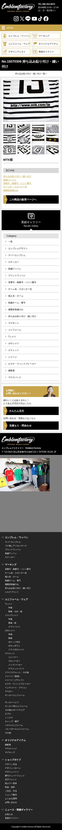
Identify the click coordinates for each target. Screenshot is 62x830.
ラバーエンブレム (16, 255)
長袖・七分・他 (15, 611)
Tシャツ (12, 336)
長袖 (10, 638)
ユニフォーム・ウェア (19, 44)
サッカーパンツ (12, 702)
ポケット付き (14, 642)
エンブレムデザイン (18, 248)
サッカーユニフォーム (15, 695)
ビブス (8, 714)
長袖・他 (12, 623)
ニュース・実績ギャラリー (19, 809)
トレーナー (13, 657)
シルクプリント (12, 592)
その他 (8, 733)
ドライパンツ (14, 627)
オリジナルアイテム (48, 44)
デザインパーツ (12, 772)
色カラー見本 (11, 783)
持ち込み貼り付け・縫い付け (17, 176)
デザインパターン (13, 768)
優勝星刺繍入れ (10, 190)
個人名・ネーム (15, 296)
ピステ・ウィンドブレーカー (22, 364)
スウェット (13, 350)
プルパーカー (14, 661)
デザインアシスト (17, 51)
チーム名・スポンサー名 (15, 187)
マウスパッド (14, 377)
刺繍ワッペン (9, 180)
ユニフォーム (14, 330)
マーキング (44, 36)
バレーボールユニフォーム (17, 729)
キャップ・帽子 (12, 721)
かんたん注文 (16, 410)
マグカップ (10, 752)
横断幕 (11, 370)
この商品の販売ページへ (23, 199)
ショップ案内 (11, 795)
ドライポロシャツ (16, 649)
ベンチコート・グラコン (16, 687)
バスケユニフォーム (14, 725)
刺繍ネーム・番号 (16, 302)
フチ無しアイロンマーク (16, 546)
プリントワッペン (16, 275)
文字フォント (11, 779)
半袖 (10, 608)
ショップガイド (13, 759)
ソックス (9, 717)
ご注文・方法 (11, 791)
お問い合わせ (11, 802)
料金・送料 (10, 787)
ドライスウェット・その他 (17, 672)
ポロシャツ (13, 343)
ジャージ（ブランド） (15, 680)
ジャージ (12, 357)
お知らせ (9, 814)
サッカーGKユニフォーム (16, 706)
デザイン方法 (11, 764)
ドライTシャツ (11, 615)
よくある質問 (11, 798)
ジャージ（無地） (13, 676)
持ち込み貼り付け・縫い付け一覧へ (31, 74)
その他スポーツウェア (15, 710)
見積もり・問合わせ (20, 425)
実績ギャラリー (46, 51)
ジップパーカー (15, 665)
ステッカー (13, 262)
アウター (9, 691)
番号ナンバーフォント (15, 776)
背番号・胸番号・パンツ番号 (17, 183)
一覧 (10, 241)
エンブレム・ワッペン (19, 36)
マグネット (13, 323)
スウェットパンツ (16, 668)
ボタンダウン (14, 646)
